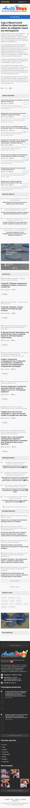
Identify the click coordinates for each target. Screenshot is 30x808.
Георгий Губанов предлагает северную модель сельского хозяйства (14, 285)
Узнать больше (15, 581)
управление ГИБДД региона (8, 41)
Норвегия (5, 752)
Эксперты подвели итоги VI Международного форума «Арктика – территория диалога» (15, 234)
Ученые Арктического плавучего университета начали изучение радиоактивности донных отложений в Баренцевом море (16, 694)
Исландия (5, 761)
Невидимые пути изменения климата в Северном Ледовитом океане (13, 114)
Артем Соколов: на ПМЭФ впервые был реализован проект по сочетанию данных (14, 127)
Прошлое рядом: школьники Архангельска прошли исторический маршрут (14, 546)
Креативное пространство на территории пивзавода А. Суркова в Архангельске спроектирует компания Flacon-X (14, 141)
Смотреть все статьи (15, 735)
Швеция (4, 759)
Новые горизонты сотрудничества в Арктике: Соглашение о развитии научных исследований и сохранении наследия (13, 362)
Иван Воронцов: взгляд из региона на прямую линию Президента (15, 203)
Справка (23, 799)
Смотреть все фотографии (15, 790)
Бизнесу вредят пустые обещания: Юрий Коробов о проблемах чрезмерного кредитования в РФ (16, 716)
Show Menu (16, 17)
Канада (4, 749)
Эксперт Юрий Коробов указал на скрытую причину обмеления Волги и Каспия (15, 213)
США (3, 747)
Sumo (18, 597)
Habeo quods (12, 597)
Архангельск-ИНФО (17, 805)
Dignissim (4, 597)
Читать (5, 294)
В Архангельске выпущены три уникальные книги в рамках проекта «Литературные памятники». (15, 335)
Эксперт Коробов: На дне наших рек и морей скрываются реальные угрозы (15, 223)
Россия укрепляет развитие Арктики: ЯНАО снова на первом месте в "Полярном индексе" (13, 389)
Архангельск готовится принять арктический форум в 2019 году (11, 182)
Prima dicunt (5, 600)
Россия (4, 744)
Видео (17, 799)
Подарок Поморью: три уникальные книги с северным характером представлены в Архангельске (14, 560)
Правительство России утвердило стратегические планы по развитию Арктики (14, 413)
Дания (4, 756)
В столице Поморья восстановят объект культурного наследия (15, 501)
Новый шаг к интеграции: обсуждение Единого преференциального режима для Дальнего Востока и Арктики (14, 440)
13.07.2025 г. (10, 697)
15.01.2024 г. (10, 719)
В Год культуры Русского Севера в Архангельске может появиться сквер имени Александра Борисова (14, 534)
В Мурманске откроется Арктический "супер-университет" (13, 168)
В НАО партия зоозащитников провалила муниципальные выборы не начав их (14, 155)
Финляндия (6, 754)
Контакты (15, 800)
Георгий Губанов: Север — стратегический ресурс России (13, 308)
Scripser (12, 600)
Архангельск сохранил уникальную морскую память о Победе (14, 520)
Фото (12, 799)
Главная (7, 799)
